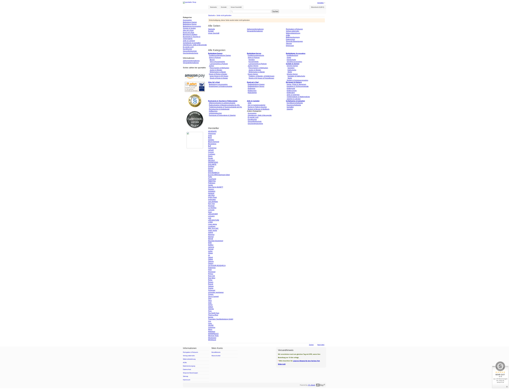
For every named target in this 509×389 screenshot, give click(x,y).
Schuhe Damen (292, 66)
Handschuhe (291, 60)
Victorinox (211, 327)
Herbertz (211, 193)
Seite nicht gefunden (224, 15)
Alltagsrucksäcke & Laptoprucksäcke (222, 103)
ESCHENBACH (213, 173)
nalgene (211, 247)
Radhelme (251, 88)
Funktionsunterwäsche (256, 55)
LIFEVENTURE (213, 220)
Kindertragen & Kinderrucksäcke (220, 86)
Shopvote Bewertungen (294, 41)
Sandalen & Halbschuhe (296, 76)
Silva (210, 301)
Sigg (209, 298)
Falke (210, 177)
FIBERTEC (212, 181)
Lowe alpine (212, 224)
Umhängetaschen (215, 113)
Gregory (211, 189)
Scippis (210, 294)
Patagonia (212, 268)
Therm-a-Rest (213, 315)
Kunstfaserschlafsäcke (295, 103)
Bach (210, 138)
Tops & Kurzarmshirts (217, 62)
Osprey (210, 263)
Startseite (211, 15)
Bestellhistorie (216, 352)
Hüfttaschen (213, 111)
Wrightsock (212, 340)
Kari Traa (211, 204)
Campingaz (212, 148)
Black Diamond (213, 142)
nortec (210, 251)
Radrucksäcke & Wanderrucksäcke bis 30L (224, 105)
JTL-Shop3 (311, 385)
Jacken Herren (253, 66)
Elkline (210, 171)
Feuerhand (212, 179)
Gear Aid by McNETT (215, 187)
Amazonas (212, 133)
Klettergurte (291, 88)
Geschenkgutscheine (255, 124)
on (209, 255)
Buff (209, 146)
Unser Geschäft (213, 33)
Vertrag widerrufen (292, 31)
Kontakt (211, 31)
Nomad (210, 249)
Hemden (252, 60)
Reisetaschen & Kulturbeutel (219, 109)
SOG (210, 303)
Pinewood (211, 272)
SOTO (210, 305)
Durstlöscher (252, 119)
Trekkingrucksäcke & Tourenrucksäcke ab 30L (225, 107)
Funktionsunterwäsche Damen (220, 55)
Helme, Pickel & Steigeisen (296, 84)
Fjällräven (211, 183)
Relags (210, 282)
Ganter (210, 185)
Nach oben (320, 344)
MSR (210, 243)
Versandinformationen (255, 31)
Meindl (210, 239)
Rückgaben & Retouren (294, 29)
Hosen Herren (253, 74)
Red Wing (211, 278)
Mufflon (210, 245)
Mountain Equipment (215, 241)
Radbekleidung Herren (256, 86)
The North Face (213, 313)
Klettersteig (291, 93)
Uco (209, 321)
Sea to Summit (213, 296)
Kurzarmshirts (253, 62)
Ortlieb (210, 259)
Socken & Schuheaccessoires (297, 80)
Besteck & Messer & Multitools (258, 109)
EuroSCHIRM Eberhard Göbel (219, 175)
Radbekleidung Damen (256, 84)
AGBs (288, 35)
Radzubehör (252, 93)
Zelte (249, 103)
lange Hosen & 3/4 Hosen (219, 76)
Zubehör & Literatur (294, 99)
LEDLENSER (213, 214)
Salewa (211, 286)
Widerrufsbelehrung (293, 33)
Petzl (210, 270)
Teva (210, 311)
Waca (210, 329)
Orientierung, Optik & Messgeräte (260, 115)
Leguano (211, 216)
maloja (210, 232)
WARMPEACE (213, 334)
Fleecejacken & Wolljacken (219, 68)
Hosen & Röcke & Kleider (218, 74)
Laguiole (211, 210)
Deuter (210, 158)
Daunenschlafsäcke (294, 105)
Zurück (311, 344)
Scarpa (210, 288)
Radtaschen (252, 91)
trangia (210, 317)
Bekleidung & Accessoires (218, 84)
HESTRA (211, 195)
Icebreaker (212, 199)
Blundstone (212, 144)
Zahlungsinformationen (255, 29)
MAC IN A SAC (213, 228)
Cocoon (211, 152)
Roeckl (210, 284)
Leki (209, 218)
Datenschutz (290, 39)
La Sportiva (212, 208)
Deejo (210, 156)
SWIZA (210, 307)
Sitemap (289, 43)
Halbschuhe (292, 70)
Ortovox (211, 261)
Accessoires (252, 113)
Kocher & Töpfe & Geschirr (257, 107)
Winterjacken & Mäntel (218, 72)
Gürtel (289, 57)
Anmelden (320, 3)
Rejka (210, 280)
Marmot (211, 237)
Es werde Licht (253, 117)
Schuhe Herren (292, 74)
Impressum (290, 46)
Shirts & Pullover (215, 57)
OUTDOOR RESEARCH (217, 265)
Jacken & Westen (216, 70)
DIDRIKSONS (213, 162)
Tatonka (211, 309)
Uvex (210, 323)
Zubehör (290, 109)
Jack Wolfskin (213, 202)
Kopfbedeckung (292, 55)
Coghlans (211, 154)
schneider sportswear (216, 292)
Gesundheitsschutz (255, 121)
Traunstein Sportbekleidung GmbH (220, 319)
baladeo (211, 140)
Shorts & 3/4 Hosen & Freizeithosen (261, 78)
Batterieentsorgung (293, 37)
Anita (210, 136)
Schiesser (211, 290)
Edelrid (210, 168)
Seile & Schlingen (293, 95)
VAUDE (211, 325)
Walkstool (211, 332)
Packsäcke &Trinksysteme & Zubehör (222, 115)
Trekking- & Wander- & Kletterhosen (261, 76)
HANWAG (211, 191)
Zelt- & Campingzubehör (256, 105)
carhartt (211, 150)
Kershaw (211, 206)
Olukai (210, 253)
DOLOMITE (212, 164)
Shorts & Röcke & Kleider (219, 78)
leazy (210, 212)
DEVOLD (211, 160)
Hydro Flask (212, 197)
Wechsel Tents (213, 336)
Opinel (210, 257)
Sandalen (291, 68)
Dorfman (211, 166)
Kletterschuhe (292, 91)
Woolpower (212, 338)
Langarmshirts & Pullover (219, 64)
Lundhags (211, 226)
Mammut (211, 235)
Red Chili (211, 276)
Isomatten (290, 107)
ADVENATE (212, 131)
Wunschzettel (216, 355)
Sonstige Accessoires (294, 62)
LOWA (210, 222)
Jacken (211, 66)
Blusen (212, 60)
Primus (210, 274)
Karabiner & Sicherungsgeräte (298, 86)
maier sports (212, 230)
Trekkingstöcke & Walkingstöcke (298, 97)
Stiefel (290, 72)
